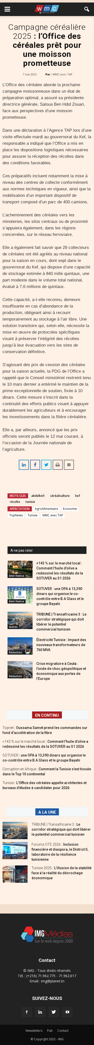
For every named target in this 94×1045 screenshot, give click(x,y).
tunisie (30, 502)
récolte (15, 502)
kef (77, 496)
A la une (47, 812)
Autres (13, 627)
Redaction (15, 652)
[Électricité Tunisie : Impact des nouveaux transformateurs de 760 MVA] (20, 646)
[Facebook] (27, 1012)
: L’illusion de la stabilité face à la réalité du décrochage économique (61, 873)
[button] (87, 9)
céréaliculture (60, 496)
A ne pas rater (22, 550)
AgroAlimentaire (46, 509)
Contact (62, 1030)
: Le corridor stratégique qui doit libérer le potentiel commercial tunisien (61, 829)
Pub (50, 1030)
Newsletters (34, 1030)
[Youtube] (67, 1012)
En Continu (47, 715)
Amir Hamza (16, 575)
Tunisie (33, 515)
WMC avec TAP (62, 74)
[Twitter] (54, 1012)
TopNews (16, 515)
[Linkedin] (40, 1012)
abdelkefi (38, 496)
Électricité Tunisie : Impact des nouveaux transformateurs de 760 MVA (61, 645)
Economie (70, 509)
